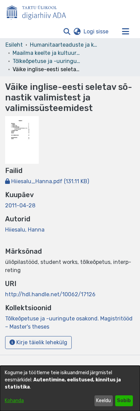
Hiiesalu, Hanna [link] (25, 229)
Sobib (124, 401)
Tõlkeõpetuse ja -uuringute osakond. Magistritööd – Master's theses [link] (47, 61)
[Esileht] (39, 11)
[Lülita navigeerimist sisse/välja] (125, 31)
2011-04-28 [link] (20, 205)
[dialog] (70, 388)
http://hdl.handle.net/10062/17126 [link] (50, 294)
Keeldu (103, 401)
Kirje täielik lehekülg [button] (41, 342)
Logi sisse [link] (96, 31)
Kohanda (14, 401)
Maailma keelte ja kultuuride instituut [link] (47, 53)
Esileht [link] (14, 45)
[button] (67, 32)
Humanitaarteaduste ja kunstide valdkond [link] (64, 45)
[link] (47, 181)
